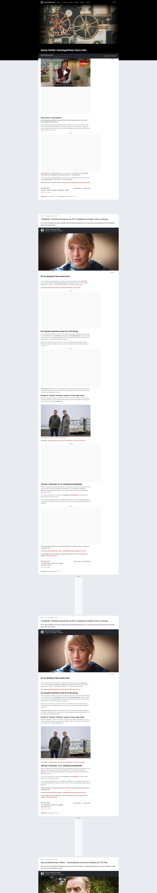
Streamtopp (65, 2)
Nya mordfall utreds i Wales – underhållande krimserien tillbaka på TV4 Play (66, 551)
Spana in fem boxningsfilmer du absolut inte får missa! (76, 182)
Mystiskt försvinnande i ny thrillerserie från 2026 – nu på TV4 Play (63, 287)
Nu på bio (71, 2)
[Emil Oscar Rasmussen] (42, 230)
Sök (114, 2)
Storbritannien (60, 563)
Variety (45, 173)
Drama (42, 565)
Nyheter (59, 2)
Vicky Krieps (67, 190)
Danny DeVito (54, 190)
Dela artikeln (106, 55)
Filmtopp (43, 554)
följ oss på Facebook (52, 555)
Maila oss (48, 230)
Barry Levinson (43, 190)
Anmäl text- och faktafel (45, 192)
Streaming (53, 563)
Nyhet (51, 55)
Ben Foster (49, 190)
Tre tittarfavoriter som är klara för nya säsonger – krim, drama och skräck (66, 440)
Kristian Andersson (60, 190)
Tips (42, 563)
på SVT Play (66, 546)
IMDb (42, 490)
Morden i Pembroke (47, 563)
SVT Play (49, 565)
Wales (45, 565)
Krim (56, 563)
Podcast (87, 2)
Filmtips (76, 2)
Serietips (82, 2)
